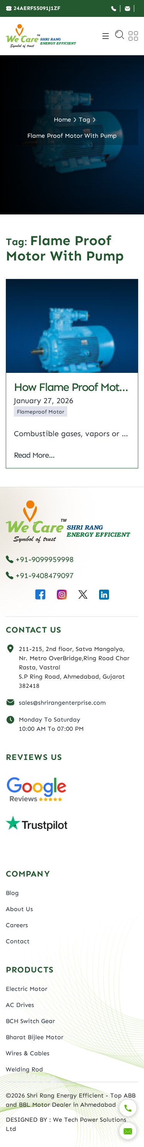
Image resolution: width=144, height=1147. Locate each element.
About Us (19, 909)
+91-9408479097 (44, 575)
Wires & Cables (28, 1053)
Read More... (34, 455)
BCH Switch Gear (30, 1021)
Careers (17, 925)
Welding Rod (24, 1069)
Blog (12, 893)
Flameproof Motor (40, 412)
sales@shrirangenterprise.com (62, 702)
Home (62, 119)
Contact (18, 941)
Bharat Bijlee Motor (34, 1037)
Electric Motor (26, 988)
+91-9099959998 (44, 559)
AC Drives (20, 1005)
